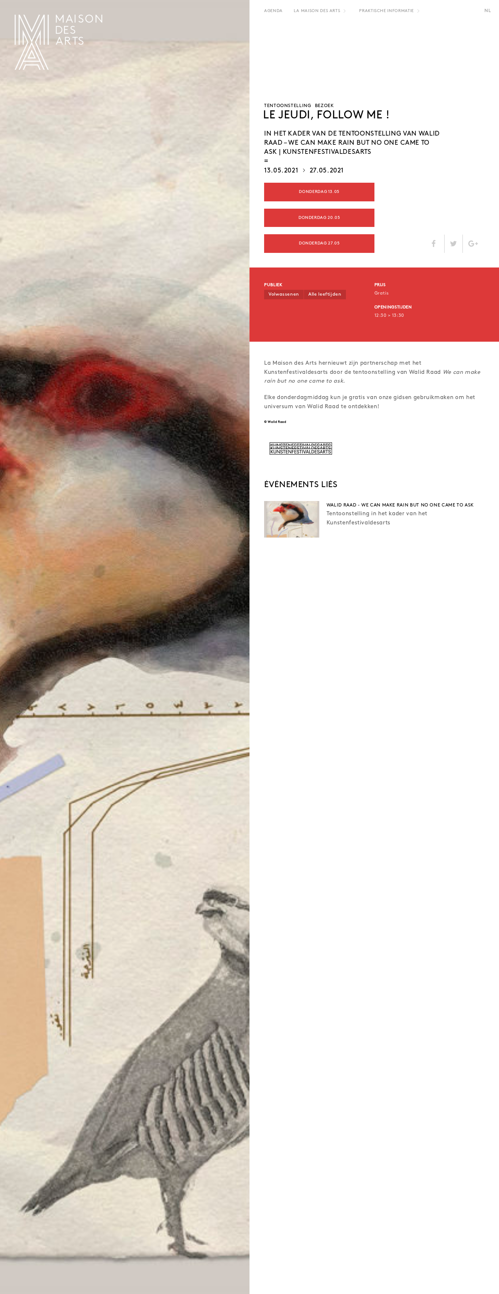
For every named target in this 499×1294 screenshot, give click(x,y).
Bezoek (324, 105)
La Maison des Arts (317, 11)
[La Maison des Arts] (58, 42)
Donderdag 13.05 (319, 192)
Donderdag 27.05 (319, 243)
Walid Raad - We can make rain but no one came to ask (400, 505)
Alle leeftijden (325, 294)
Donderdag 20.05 (319, 218)
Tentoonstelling (287, 105)
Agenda (273, 11)
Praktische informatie (386, 11)
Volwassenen (283, 294)
